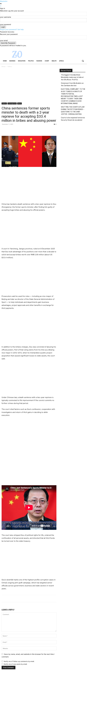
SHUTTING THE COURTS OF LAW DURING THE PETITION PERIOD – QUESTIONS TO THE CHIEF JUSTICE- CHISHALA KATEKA (72, 110)
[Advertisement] (29, 86)
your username (5, 17)
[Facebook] (71, 48)
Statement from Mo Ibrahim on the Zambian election (72, 84)
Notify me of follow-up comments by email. (19, 661)
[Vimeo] (81, 48)
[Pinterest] (14, 129)
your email (4, 40)
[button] (82, 61)
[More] (24, 129)
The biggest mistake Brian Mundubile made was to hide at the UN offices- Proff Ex (72, 77)
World (19, 103)
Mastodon (3, 1)
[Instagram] (74, 48)
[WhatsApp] (19, 129)
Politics (4, 103)
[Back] (1, 6)
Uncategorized (12, 103)
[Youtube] (84, 48)
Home (3, 66)
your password (5, 24)
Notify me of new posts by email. (15, 664)
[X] (78, 48)
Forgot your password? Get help (12, 29)
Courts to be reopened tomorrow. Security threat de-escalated (73, 119)
